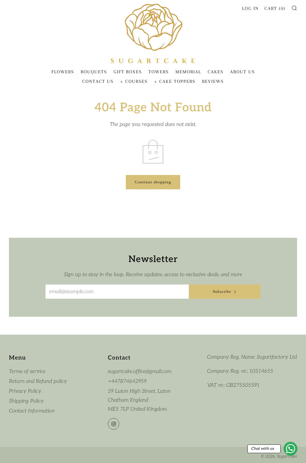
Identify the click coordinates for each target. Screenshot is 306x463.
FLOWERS (62, 71)
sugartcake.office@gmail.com (140, 371)
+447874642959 (127, 381)
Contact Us (98, 81)
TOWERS (159, 71)
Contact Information (32, 411)
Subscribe (222, 291)
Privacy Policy (25, 391)
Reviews (213, 81)
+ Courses (134, 81)
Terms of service (27, 371)
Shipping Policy (26, 401)
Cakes (216, 71)
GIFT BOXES (128, 71)
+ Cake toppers (174, 81)
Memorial (188, 71)
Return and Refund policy (38, 381)
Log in (250, 8)
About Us (242, 71)
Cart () (275, 8)
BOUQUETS (94, 71)
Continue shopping (153, 182)
